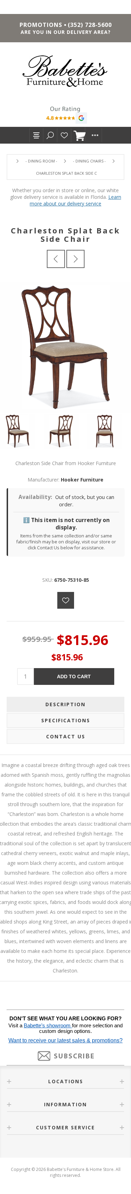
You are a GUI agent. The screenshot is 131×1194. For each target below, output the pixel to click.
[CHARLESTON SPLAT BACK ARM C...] (56, 259)
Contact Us (65, 736)
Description (65, 704)
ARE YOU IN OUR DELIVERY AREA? (66, 32)
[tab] (66, 704)
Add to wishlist (65, 600)
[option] (22, 431)
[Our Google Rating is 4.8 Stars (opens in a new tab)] (65, 116)
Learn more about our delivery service (75, 200)
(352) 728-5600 (90, 25)
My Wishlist (64, 135)
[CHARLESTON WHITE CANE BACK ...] (75, 259)
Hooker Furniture (82, 479)
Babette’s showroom (48, 1025)
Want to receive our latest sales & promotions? (65, 1040)
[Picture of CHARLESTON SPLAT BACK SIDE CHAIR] (22, 431)
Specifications (65, 720)
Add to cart (74, 676)
